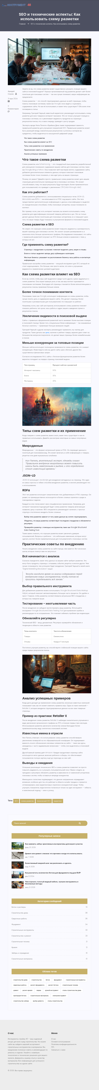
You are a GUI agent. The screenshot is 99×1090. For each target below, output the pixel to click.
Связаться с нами (58, 1050)
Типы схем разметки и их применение (39, 146)
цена (47, 332)
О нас (53, 1039)
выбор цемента (38, 1001)
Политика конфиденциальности (63, 1044)
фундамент (58, 980)
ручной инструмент (51, 990)
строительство (37, 980)
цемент (15, 990)
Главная (22, 24)
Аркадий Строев (11, 92)
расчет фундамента (37, 985)
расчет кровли (27, 990)
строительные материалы (39, 996)
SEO (16, 801)
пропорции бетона (19, 996)
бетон (48, 980)
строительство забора (21, 1001)
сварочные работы (19, 985)
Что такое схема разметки (34, 138)
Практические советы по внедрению (38, 150)
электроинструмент (59, 996)
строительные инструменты (75, 980)
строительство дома (20, 980)
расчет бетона (53, 985)
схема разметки (27, 801)
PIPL (52, 1047)
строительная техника (70, 985)
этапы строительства (55, 1001)
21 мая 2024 (13, 98)
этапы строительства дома (72, 990)
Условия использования (60, 1041)
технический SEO (43, 801)
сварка (38, 990)
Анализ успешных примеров (35, 154)
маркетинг (58, 801)
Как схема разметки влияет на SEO (38, 142)
